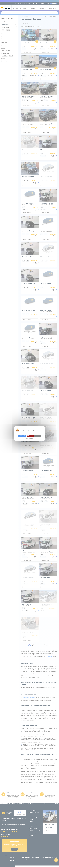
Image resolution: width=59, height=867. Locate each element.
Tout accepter (22, 435)
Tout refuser (30, 435)
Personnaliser (37, 435)
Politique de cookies (29, 438)
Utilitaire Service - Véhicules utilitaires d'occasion (5, 8)
